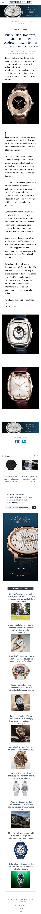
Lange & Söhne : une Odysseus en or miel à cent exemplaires (21, 748)
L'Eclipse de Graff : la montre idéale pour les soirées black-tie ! (11, 478)
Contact (20, 911)
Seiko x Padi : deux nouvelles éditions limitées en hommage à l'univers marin (21, 866)
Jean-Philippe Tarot (14, 52)
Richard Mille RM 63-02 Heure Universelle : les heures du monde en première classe (21, 658)
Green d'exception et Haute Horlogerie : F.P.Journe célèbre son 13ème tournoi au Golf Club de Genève (21, 598)
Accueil (10, 22)
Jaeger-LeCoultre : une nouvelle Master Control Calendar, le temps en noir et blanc (21, 689)
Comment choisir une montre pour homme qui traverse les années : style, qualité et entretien (21, 629)
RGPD (20, 908)
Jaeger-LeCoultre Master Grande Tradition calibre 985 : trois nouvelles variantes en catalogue (21, 720)
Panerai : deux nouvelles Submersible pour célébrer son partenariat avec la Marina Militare (21, 805)
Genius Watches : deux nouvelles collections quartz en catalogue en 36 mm (21, 775)
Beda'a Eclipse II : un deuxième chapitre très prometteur (30, 478)
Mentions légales (20, 905)
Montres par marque (22, 22)
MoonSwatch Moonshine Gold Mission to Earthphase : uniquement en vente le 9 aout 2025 (21, 837)
